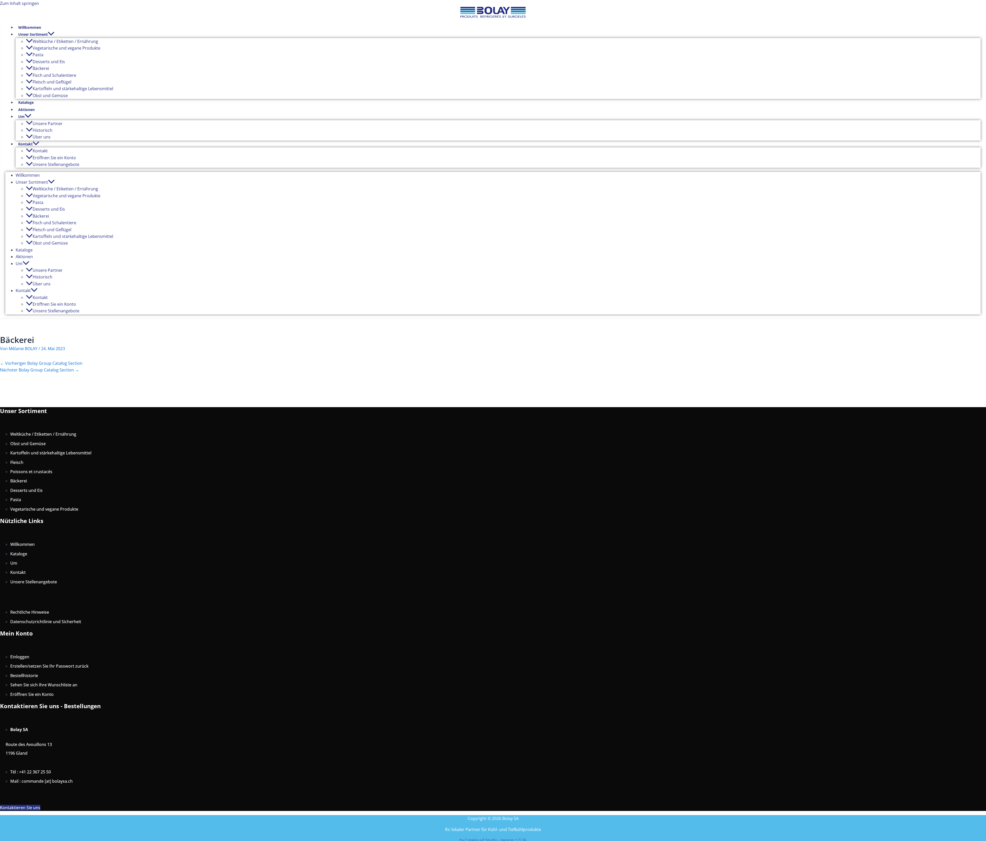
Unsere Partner (48, 123)
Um (21, 116)
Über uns (42, 137)
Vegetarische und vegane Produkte (66, 48)
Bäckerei (41, 68)
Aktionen (26, 109)
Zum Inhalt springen (19, 3)
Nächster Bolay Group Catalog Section (39, 370)
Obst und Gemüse (50, 95)
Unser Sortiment (33, 34)
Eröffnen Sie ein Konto (54, 158)
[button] (51, 34)
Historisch (42, 130)
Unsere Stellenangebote (56, 164)
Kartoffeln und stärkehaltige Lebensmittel (73, 88)
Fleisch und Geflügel (52, 82)
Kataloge (26, 102)
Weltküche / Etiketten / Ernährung (65, 41)
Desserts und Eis (49, 61)
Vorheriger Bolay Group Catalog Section (41, 363)
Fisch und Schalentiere (54, 75)
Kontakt (25, 144)
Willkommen (29, 27)
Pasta (38, 55)
